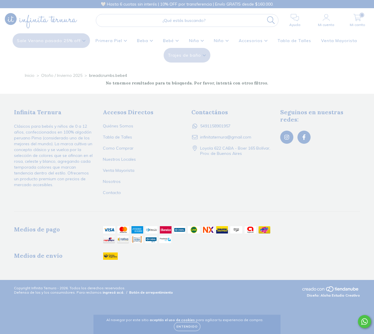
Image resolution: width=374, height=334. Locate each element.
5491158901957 (215, 126)
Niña (194, 40)
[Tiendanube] (331, 291)
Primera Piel (110, 40)
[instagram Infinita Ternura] (8, 4)
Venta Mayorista (339, 40)
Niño (219, 40)
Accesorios (251, 40)
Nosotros (112, 181)
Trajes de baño (185, 55)
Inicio (29, 75)
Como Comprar (118, 148)
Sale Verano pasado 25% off (49, 40)
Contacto (112, 192)
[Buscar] (271, 20)
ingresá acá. (113, 292)
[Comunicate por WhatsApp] (364, 321)
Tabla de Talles (294, 40)
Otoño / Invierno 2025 (61, 75)
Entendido (187, 326)
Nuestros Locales (119, 159)
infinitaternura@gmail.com (225, 137)
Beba (143, 40)
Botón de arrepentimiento (151, 292)
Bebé (169, 40)
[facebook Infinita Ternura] (17, 4)
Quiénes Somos (118, 126)
